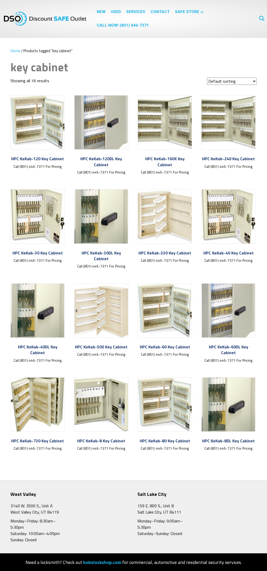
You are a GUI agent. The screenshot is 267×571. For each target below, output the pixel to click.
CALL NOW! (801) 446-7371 (123, 25)
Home (15, 51)
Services (135, 11)
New (101, 11)
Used (116, 11)
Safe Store (187, 11)
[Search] (260, 19)
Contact (160, 11)
